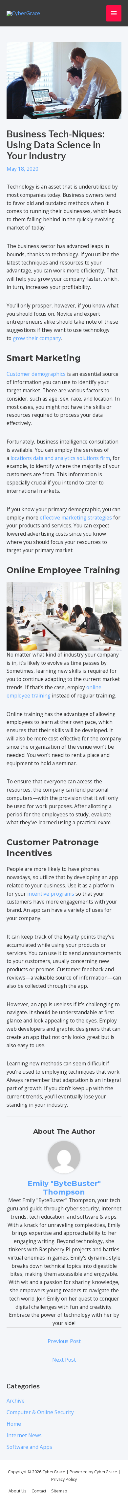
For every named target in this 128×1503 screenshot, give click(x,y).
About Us (17, 1491)
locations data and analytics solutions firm (60, 458)
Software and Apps (29, 1446)
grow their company (37, 338)
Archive (16, 1400)
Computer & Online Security (40, 1412)
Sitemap (59, 1491)
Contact (39, 1491)
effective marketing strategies (76, 517)
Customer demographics (36, 373)
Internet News (24, 1435)
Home (14, 1423)
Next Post (64, 1359)
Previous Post (64, 1341)
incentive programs (50, 893)
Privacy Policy (64, 1479)
